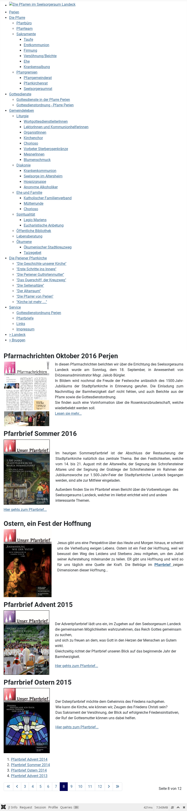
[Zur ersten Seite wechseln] (8, 786)
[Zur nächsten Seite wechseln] (109, 786)
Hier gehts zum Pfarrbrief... (25, 509)
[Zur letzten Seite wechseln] (117, 786)
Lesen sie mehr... (68, 413)
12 (100, 786)
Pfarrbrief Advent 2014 (29, 759)
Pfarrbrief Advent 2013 (29, 776)
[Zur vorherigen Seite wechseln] (17, 786)
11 (90, 786)
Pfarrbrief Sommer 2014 (30, 765)
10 (80, 786)
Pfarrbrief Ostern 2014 (29, 770)
